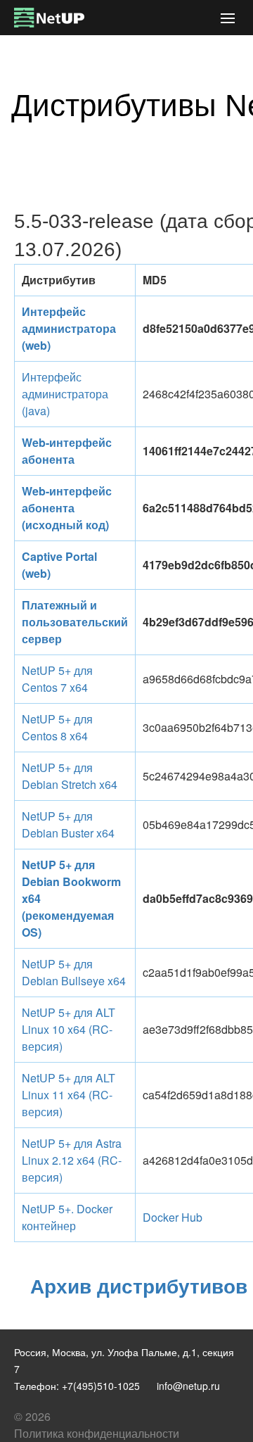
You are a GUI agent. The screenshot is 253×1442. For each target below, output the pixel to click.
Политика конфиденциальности (96, 1433)
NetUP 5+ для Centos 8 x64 (57, 727)
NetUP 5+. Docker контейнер (67, 1217)
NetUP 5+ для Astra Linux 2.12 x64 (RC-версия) (72, 1160)
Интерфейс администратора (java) (65, 394)
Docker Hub (172, 1217)
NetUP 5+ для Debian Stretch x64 (69, 775)
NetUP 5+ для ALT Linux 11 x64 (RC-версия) (68, 1095)
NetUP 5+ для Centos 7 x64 (57, 678)
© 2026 (32, 1416)
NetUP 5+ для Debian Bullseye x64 (74, 972)
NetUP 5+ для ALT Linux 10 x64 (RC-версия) (68, 1029)
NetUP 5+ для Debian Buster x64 (68, 824)
